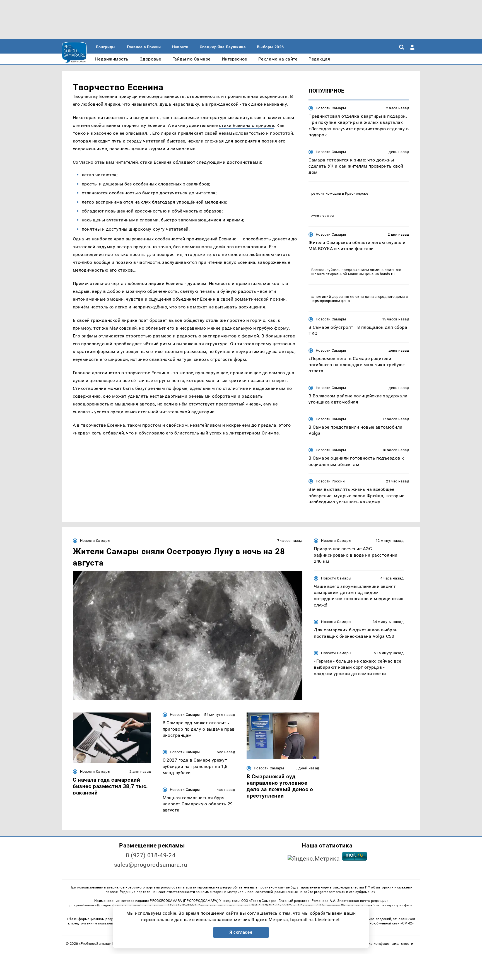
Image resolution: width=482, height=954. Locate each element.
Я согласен (241, 932)
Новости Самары (331, 108)
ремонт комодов (326, 193)
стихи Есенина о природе (246, 125)
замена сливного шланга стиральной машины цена (356, 272)
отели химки (322, 216)
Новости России (330, 481)
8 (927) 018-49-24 (151, 855)
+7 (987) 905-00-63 (180, 905)
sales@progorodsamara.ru (150, 864)
